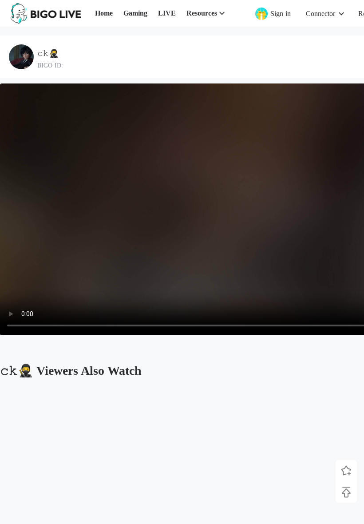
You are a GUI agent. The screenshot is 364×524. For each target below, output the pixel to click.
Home (104, 13)
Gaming (135, 13)
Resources (201, 13)
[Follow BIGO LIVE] (346, 470)
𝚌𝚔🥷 (48, 53)
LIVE (167, 13)
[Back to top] (346, 492)
